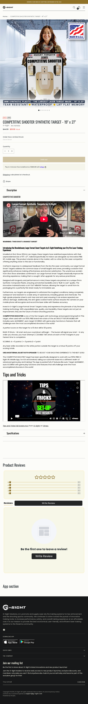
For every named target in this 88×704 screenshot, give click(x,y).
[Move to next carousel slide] (83, 450)
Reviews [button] (8, 503)
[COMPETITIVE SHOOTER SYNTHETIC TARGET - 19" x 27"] (44, 63)
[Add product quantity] (12, 151)
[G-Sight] (8, 7)
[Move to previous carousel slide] (78, 450)
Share (8, 181)
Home (5, 16)
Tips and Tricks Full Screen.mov (15, 426)
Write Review (48, 503)
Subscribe (81, 682)
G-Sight (6, 125)
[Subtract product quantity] (5, 151)
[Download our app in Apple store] (10, 642)
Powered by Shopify (9, 696)
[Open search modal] (74, 7)
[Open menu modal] (84, 7)
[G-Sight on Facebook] (4, 630)
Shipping (6, 175)
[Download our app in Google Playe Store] (27, 642)
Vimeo (45, 426)
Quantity (6, 146)
